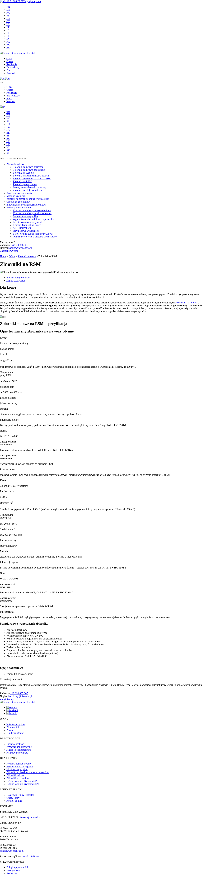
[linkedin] (11, 713)
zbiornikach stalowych (186, 302)
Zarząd (10, 730)
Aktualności (12, 727)
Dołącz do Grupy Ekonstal (20, 795)
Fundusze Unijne (15, 733)
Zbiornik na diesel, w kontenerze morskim (27, 198)
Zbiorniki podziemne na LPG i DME (32, 178)
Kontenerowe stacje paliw (19, 193)
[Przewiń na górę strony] (1, 879)
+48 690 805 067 (19, 245)
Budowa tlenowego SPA (25, 216)
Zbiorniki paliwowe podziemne (29, 169)
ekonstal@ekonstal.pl (30, 817)
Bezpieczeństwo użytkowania (28, 222)
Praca (9, 70)
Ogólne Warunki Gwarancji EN (22, 784)
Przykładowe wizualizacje (26, 230)
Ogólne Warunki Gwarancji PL (22, 781)
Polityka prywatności (17, 867)
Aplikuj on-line (14, 800)
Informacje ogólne (15, 724)
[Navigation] (1, 82)
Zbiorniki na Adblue (23, 172)
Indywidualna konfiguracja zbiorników (26, 204)
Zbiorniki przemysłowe (25, 184)
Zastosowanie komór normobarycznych (33, 233)
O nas (9, 58)
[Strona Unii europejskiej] (2, 78)
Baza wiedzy (13, 67)
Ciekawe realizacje (16, 744)
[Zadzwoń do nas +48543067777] (7, 78)
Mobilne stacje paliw (17, 196)
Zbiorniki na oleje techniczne (27, 190)
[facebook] (12, 710)
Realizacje (11, 64)
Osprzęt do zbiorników (18, 201)
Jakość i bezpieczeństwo (18, 749)
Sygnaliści (11, 873)
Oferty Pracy (12, 797)
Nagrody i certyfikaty (17, 752)
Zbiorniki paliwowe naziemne (28, 167)
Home (3, 256)
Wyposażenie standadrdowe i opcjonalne (33, 219)
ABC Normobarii (22, 227)
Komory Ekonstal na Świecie (28, 225)
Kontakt (10, 73)
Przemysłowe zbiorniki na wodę (29, 187)
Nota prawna (13, 870)
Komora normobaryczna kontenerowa (32, 213)
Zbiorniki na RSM (22, 181)
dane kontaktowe (30, 856)
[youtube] (11, 707)
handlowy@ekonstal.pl (20, 247)
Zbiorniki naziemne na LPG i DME (31, 175)
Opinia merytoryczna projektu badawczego (35, 236)
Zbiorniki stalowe (15, 164)
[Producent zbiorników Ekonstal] (17, 53)
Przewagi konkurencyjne (19, 746)
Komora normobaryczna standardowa (32, 210)
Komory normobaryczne (18, 207)
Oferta (9, 61)
